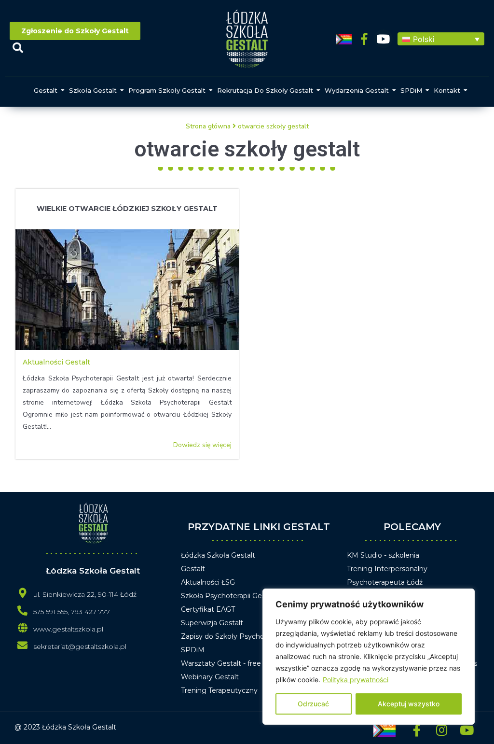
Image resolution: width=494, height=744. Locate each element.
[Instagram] (441, 730)
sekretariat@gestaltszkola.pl (79, 646)
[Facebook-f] (364, 38)
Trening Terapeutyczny (219, 690)
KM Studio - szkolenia (383, 555)
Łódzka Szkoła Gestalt (218, 555)
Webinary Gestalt (210, 677)
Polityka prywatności (355, 679)
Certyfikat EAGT (208, 609)
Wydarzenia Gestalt (357, 90)
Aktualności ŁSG (208, 582)
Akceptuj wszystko (408, 704)
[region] (368, 657)
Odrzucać (313, 704)
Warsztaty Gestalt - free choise (233, 663)
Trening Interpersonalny (387, 568)
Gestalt (45, 90)
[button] (441, 39)
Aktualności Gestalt (56, 362)
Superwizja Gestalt (212, 622)
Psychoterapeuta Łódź (385, 582)
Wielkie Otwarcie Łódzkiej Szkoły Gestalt (127, 208)
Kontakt (447, 90)
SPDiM (411, 90)
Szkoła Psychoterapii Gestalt (228, 595)
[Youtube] (383, 38)
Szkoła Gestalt (93, 90)
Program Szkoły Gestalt (167, 90)
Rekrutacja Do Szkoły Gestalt (265, 90)
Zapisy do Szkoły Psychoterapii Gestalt (246, 636)
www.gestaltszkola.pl (68, 629)
